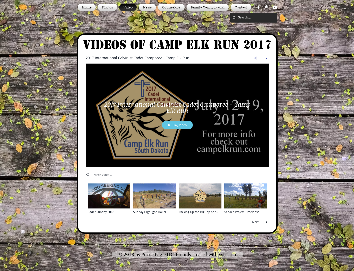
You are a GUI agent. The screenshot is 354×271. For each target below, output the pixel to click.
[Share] (255, 58)
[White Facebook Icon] (258, 7)
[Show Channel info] (265, 58)
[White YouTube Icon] (274, 7)
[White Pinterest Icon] (266, 7)
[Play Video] (109, 198)
